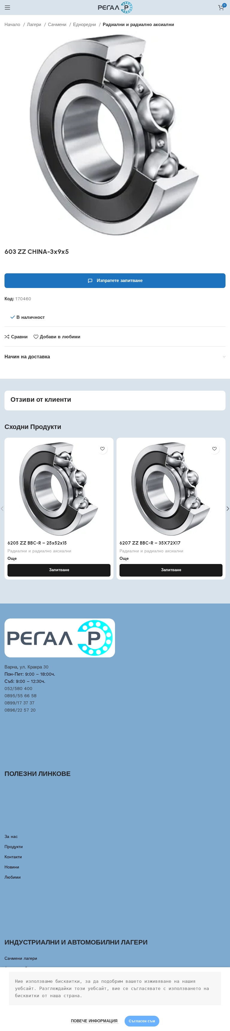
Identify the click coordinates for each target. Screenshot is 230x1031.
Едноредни (85, 24)
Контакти (13, 856)
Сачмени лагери (20, 958)
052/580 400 (18, 688)
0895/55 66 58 (20, 695)
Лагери (35, 24)
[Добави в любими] (102, 449)
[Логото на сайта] (115, 7)
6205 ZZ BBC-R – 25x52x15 (37, 543)
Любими (12, 877)
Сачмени (58, 24)
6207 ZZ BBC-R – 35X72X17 (150, 543)
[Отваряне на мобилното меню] (7, 7)
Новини (11, 867)
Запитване (59, 570)
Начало (13, 24)
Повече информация (95, 1021)
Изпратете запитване (120, 280)
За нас (11, 836)
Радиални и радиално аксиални (138, 24)
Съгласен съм (142, 1021)
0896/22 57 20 (20, 710)
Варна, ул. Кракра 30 (26, 667)
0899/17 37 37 (19, 703)
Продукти (13, 846)
